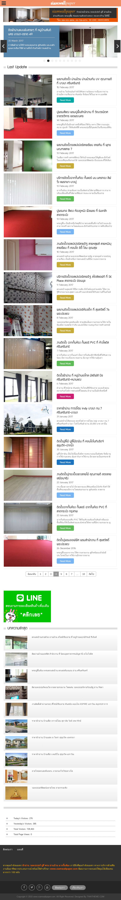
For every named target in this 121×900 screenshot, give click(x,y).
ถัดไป (91, 574)
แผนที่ (20, 849)
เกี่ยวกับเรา (77, 887)
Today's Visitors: (21, 818)
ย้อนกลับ (32, 574)
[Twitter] (32, 887)
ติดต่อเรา (7, 849)
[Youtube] (47, 887)
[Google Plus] (40, 887)
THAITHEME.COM (95, 896)
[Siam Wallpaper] (62, 3)
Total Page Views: (22, 834)
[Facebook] (24, 887)
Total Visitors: (20, 829)
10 (83, 574)
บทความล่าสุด (17, 628)
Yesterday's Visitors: (23, 824)
